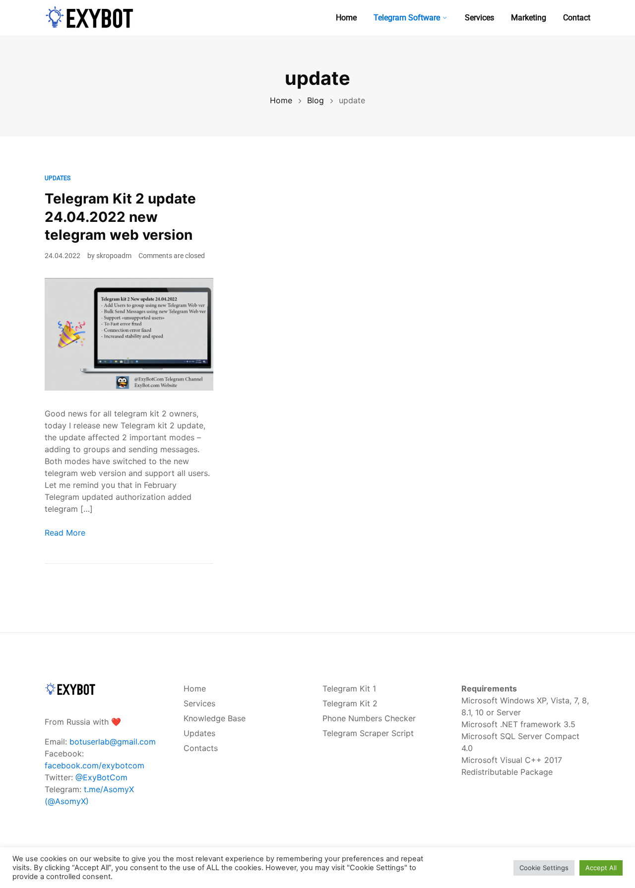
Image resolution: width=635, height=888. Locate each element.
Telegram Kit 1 (349, 688)
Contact (576, 17)
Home (346, 17)
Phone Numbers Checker (369, 718)
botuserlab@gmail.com (112, 742)
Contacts (201, 748)
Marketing (528, 17)
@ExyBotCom (101, 777)
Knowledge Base (215, 718)
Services (479, 17)
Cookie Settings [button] (544, 868)
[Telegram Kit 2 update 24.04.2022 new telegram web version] (129, 334)
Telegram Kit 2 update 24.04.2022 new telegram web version (120, 216)
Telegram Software (407, 17)
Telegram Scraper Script (368, 733)
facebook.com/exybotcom (94, 765)
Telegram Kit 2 (350, 703)
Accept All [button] (601, 868)
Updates (57, 178)
